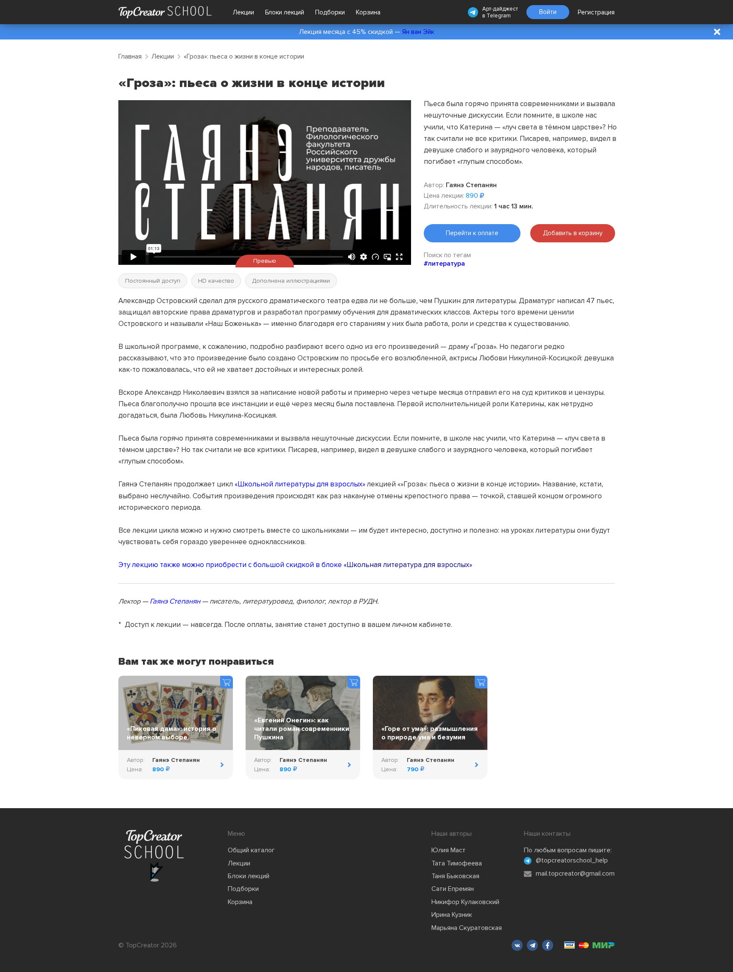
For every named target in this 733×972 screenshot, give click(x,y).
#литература (444, 263)
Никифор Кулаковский (465, 902)
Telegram (499, 15)
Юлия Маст (448, 850)
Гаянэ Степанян (175, 601)
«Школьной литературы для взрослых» (300, 484)
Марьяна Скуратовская (466, 928)
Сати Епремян (452, 889)
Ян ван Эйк (418, 32)
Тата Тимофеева (456, 863)
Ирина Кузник (451, 914)
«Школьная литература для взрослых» (408, 564)
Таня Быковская (455, 876)
